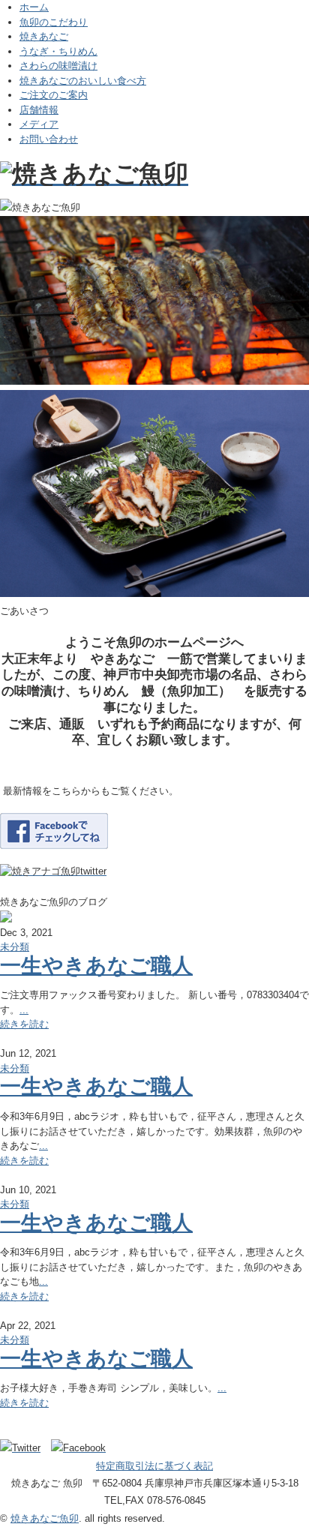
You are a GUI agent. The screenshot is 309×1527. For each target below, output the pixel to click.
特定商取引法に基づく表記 (154, 1466)
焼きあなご (44, 36)
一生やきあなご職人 (96, 965)
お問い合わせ (49, 139)
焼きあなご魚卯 (44, 1518)
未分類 (14, 946)
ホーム (34, 7)
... (24, 1010)
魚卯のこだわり (54, 22)
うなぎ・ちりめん (59, 51)
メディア (39, 124)
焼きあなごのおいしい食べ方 (83, 80)
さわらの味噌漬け (59, 65)
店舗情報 (39, 110)
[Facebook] (82, 1448)
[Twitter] (24, 1448)
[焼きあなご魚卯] (94, 174)
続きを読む (24, 1024)
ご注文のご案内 (54, 94)
